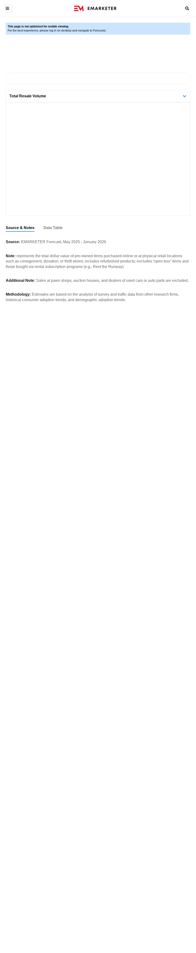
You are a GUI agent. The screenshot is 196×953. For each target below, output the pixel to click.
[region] (98, 228)
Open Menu (8, 8)
